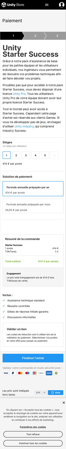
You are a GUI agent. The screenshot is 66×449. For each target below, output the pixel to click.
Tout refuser (33, 434)
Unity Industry (24, 126)
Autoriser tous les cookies (33, 443)
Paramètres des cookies (33, 427)
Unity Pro (19, 93)
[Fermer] (64, 402)
